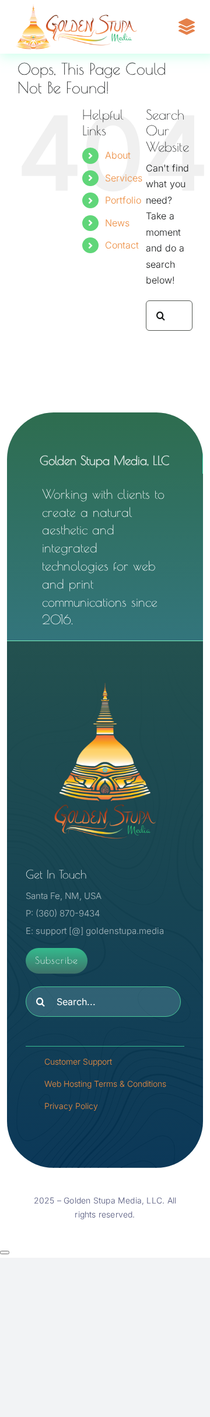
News (117, 223)
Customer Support (78, 1061)
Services (123, 178)
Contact (122, 245)
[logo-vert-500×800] (105, 681)
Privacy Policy (71, 1106)
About (118, 155)
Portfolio (123, 200)
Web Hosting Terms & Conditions (105, 1084)
